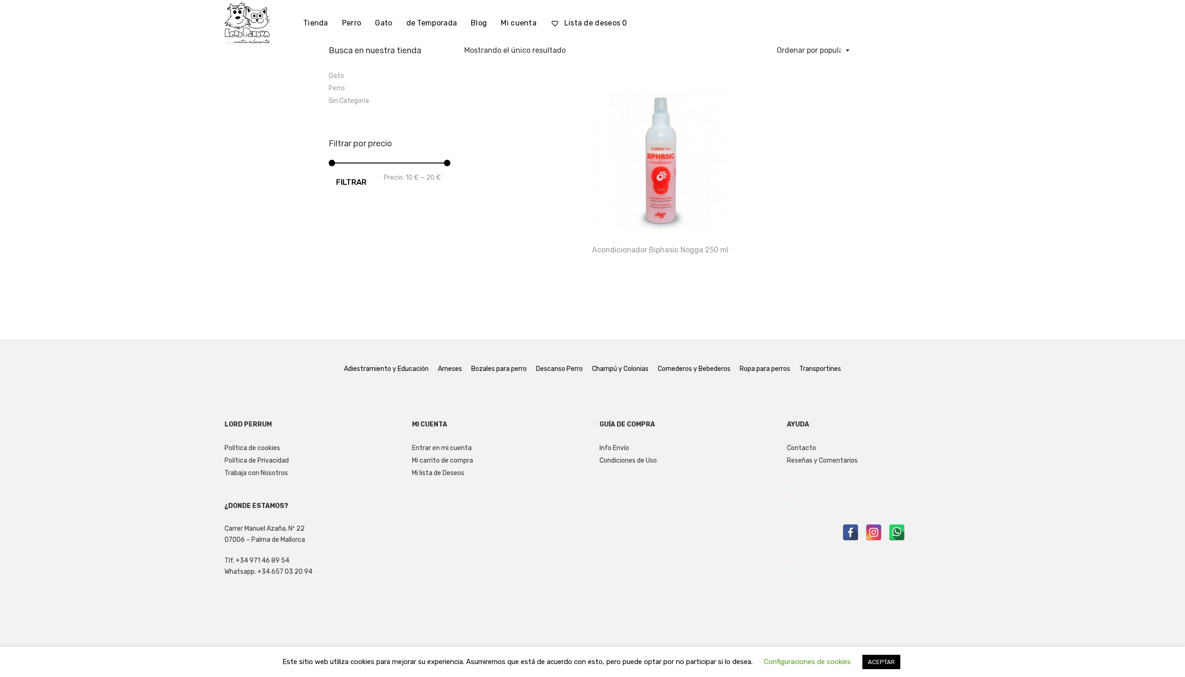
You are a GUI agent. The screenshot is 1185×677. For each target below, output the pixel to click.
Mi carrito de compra (442, 460)
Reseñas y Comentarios (822, 460)
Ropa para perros (765, 369)
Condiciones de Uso (628, 460)
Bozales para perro (499, 369)
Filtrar (351, 182)
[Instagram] (874, 532)
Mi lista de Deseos (438, 473)
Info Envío (614, 448)
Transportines (820, 369)
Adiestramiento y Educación (386, 369)
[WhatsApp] (897, 532)
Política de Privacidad (257, 460)
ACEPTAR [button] (881, 661)
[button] (849, 73)
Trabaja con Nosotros (256, 473)
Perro (352, 23)
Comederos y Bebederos (694, 369)
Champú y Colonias (620, 369)
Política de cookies (252, 448)
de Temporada (431, 23)
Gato (383, 23)
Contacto (801, 448)
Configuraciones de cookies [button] (807, 662)
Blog (479, 23)
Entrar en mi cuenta (442, 448)
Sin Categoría (349, 101)
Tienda (315, 23)
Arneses (450, 369)
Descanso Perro (559, 369)
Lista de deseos (594, 23)
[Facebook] (850, 532)
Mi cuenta (518, 23)
